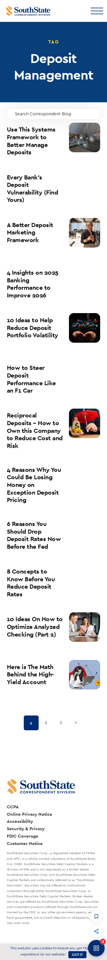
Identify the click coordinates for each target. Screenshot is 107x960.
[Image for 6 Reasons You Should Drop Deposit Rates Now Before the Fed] (84, 531)
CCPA (13, 807)
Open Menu (96, 10)
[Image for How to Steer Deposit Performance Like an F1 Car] (84, 376)
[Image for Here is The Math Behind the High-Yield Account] (84, 674)
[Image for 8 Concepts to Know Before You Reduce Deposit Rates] (84, 579)
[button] (96, 916)
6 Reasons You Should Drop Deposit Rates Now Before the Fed (34, 535)
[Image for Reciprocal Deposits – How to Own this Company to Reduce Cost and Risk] (84, 423)
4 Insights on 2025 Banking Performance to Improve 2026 (33, 283)
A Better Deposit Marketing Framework (30, 232)
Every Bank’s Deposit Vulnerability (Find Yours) (32, 188)
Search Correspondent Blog (43, 114)
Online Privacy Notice (29, 814)
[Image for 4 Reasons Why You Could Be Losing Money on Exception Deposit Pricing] (84, 477)
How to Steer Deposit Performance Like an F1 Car (31, 379)
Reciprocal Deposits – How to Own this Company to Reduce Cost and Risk (35, 430)
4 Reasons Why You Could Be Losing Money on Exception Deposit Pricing (34, 485)
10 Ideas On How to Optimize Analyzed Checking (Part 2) (35, 626)
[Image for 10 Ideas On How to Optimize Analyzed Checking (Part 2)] (84, 627)
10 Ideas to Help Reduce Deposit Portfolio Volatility (32, 327)
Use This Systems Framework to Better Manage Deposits (31, 140)
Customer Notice (25, 843)
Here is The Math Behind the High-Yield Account (30, 674)
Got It (77, 954)
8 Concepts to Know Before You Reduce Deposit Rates (31, 582)
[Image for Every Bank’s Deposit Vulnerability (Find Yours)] (84, 185)
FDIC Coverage (22, 836)
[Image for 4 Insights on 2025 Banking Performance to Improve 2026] (84, 280)
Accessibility (20, 821)
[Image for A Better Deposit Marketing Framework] (84, 232)
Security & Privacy (26, 828)
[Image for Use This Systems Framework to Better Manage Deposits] (84, 137)
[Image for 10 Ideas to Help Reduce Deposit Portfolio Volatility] (84, 328)
